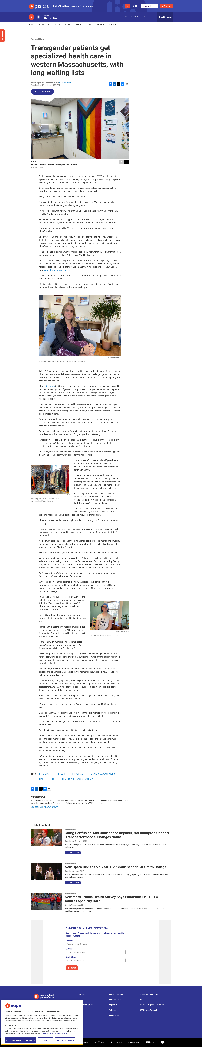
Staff (81, 1015)
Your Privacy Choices (65, 1040)
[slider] (42, 17)
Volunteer (113, 1010)
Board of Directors (116, 994)
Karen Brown (65, 83)
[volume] (38, 17)
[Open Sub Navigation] (35, 24)
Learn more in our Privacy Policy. (55, 1034)
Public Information (116, 999)
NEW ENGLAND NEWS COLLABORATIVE (78, 779)
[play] (31, 17)
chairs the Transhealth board (56, 270)
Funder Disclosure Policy (149, 994)
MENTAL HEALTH (78, 774)
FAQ (141, 999)
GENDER (52, 779)
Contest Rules (114, 1015)
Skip (45, 1040)
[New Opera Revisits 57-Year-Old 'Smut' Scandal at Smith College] (46, 871)
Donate (167, 6)
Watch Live (150, 6)
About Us (82, 994)
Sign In (135, 6)
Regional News (37, 39)
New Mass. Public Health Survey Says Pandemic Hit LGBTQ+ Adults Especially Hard (112, 899)
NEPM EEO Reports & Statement (152, 1005)
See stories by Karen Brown (44, 806)
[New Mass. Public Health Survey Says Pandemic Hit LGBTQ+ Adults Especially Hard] (46, 901)
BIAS (41, 779)
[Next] (126, 162)
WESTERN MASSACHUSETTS (103, 774)
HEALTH (61, 774)
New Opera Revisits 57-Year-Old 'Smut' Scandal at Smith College (115, 867)
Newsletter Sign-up (86, 1005)
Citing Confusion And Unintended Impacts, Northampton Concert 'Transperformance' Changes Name (117, 835)
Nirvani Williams (70, 905)
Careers (81, 1010)
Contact (81, 999)
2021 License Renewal (148, 1010)
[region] (42, 1022)
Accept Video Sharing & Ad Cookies (20, 1040)
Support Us (113, 1005)
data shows (49, 386)
